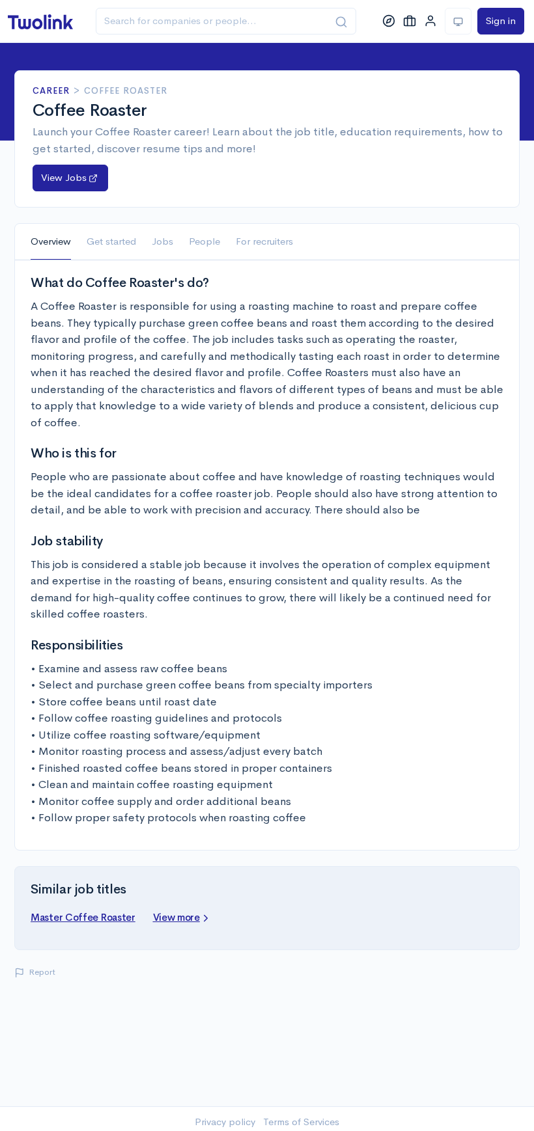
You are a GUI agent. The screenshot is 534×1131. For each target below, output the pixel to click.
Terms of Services (301, 1121)
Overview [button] (51, 241)
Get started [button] (111, 241)
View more (176, 917)
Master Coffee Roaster (83, 917)
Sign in (501, 20)
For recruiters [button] (264, 241)
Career (51, 90)
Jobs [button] (162, 241)
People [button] (204, 241)
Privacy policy (225, 1121)
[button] (70, 178)
